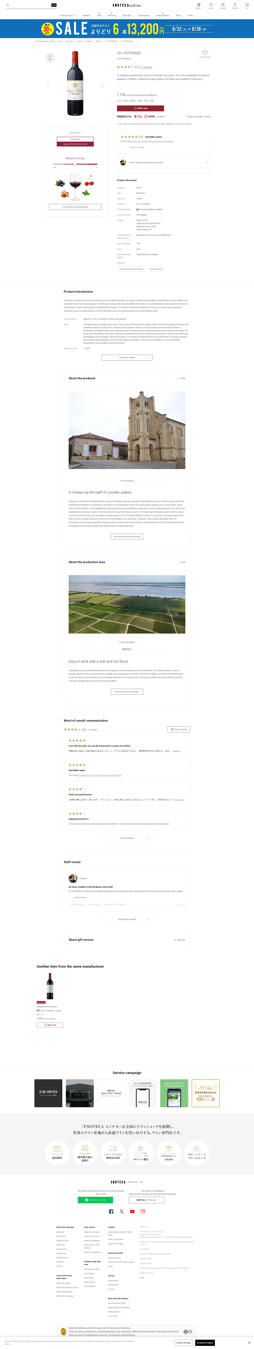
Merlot (142, 220)
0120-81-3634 (157, 1232)
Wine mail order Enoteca (45, 41)
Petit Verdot (144, 229)
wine (60, 41)
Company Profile (145, 1263)
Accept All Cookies (205, 1343)
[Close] (249, 1342)
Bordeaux (89, 41)
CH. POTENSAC (111, 41)
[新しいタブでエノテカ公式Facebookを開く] (111, 1211)
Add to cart (142, 108)
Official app (151, 1200)
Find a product (66, 15)
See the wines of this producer (127, 537)
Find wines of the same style (75, 207)
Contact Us (143, 1227)
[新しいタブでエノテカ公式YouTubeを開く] (132, 1211)
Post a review (180, 729)
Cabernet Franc (146, 226)
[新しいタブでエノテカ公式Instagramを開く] (143, 1211)
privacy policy (144, 1249)
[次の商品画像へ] (102, 85)
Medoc (98, 41)
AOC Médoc (141, 215)
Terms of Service (145, 1259)
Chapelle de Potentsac (47, 1006)
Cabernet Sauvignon (148, 223)
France (79, 41)
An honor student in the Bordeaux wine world (91, 887)
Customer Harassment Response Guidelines (155, 1254)
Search (54, 5)
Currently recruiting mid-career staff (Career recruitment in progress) (164, 1268)
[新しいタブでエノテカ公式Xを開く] (121, 1211)
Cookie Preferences (146, 1273)
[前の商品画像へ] (48, 85)
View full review (80, 897)
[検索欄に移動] (7, 5)
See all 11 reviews (137, 147)
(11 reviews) (146, 67)
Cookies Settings (183, 1343)
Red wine (69, 41)
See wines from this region (127, 692)
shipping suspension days (183, 1237)
